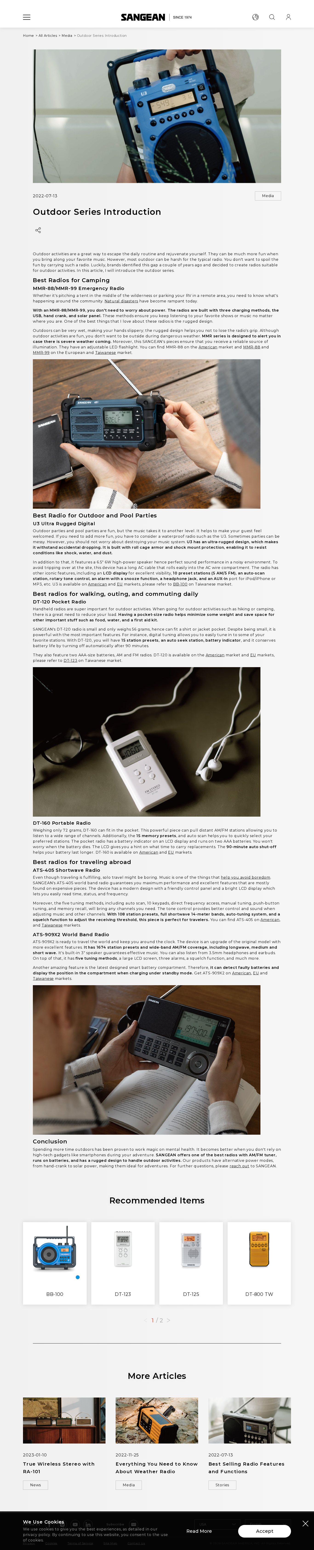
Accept (264, 1531)
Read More (199, 1531)
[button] (168, 1320)
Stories (222, 1485)
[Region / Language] (255, 17)
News (35, 1485)
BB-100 (180, 584)
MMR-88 (251, 347)
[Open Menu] (27, 17)
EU (120, 584)
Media (268, 196)
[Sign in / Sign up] (288, 17)
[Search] (272, 17)
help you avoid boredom (245, 877)
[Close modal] (305, 1523)
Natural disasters (121, 301)
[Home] (157, 17)
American (208, 347)
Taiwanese (105, 352)
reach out (239, 1166)
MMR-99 (41, 352)
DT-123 (70, 660)
